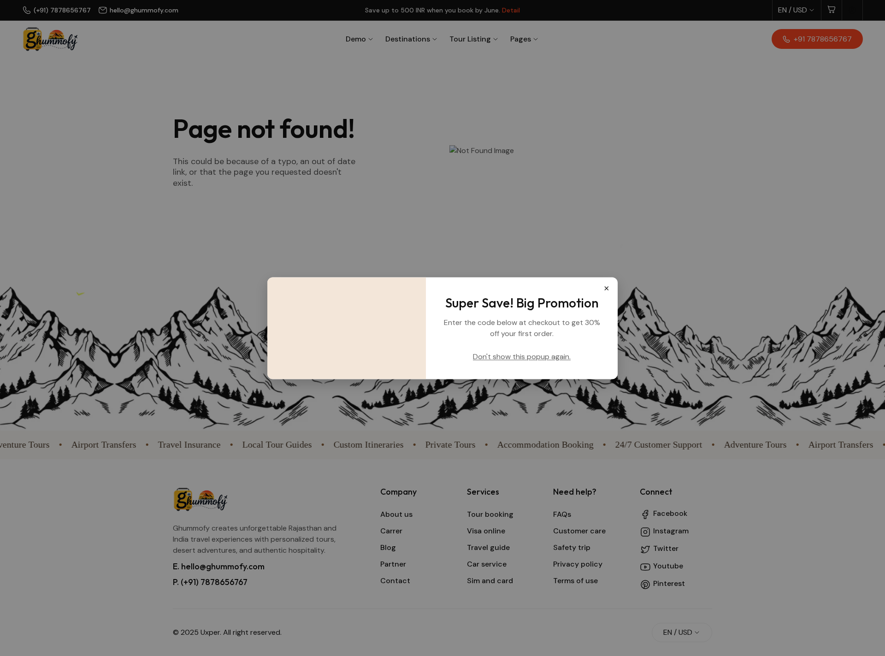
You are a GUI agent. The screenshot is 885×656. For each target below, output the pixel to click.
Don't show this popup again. (522, 356)
